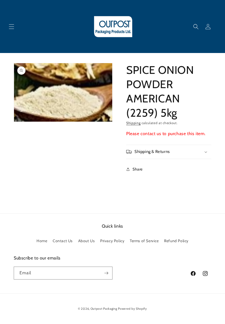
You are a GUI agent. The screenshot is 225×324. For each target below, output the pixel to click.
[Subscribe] (106, 273)
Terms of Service (144, 240)
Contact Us (63, 240)
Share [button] (138, 169)
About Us (86, 240)
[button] (11, 27)
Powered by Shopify (132, 309)
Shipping (133, 123)
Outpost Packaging (104, 309)
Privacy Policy (112, 240)
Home (41, 240)
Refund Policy (176, 240)
